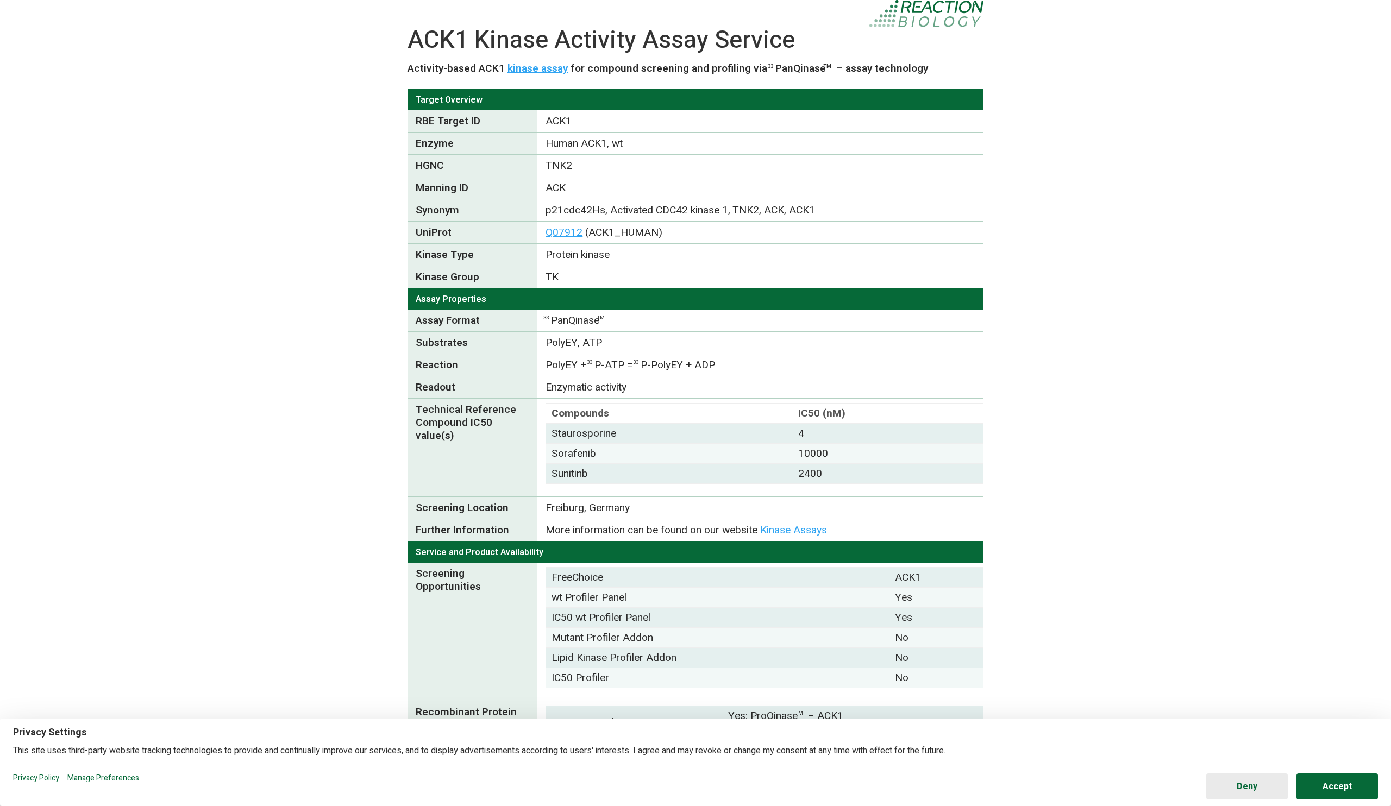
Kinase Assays (793, 530)
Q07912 (564, 232)
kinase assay (537, 68)
